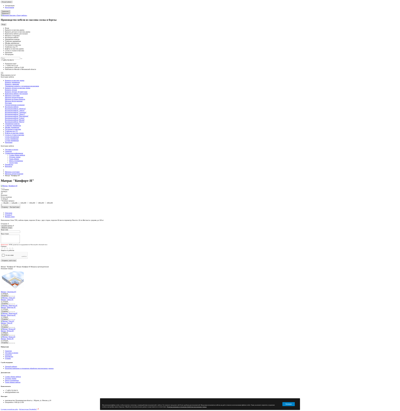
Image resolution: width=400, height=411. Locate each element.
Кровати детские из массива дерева (17, 88)
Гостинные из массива (13, 129)
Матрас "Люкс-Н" (7, 299)
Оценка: (4, 246)
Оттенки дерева (14, 157)
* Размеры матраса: (7, 201)
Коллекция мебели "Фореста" (15, 109)
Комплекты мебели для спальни (16, 93)
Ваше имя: (4, 230)
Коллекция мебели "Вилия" (15, 120)
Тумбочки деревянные (13, 125)
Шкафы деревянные (12, 127)
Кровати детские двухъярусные (16, 92)
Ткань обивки (14, 159)
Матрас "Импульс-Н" (8, 307)
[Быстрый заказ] (10, 319)
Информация (5, 347)
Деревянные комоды (12, 124)
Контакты (8, 166)
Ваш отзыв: (5, 234)
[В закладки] (1, 188)
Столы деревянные (12, 139)
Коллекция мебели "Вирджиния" (17, 116)
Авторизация (9, 5)
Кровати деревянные (12, 82)
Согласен (289, 404)
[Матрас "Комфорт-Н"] (9, 186)
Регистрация (9, 7)
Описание (8, 213)
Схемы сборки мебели (17, 155)
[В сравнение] (4, 188)
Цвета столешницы (16, 161)
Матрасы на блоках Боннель (15, 99)
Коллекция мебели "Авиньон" (16, 112)
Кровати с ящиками (12, 84)
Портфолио (9, 164)
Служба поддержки (7, 362)
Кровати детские (11, 90)
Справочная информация (14, 153)
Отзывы (8, 215)
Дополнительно (5, 372)
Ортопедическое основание (15, 105)
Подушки (8, 103)
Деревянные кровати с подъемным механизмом (22, 86)
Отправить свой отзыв (9, 260)
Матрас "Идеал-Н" (7, 331)
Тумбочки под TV (11, 131)
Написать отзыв (7, 227)
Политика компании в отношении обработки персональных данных (29, 368)
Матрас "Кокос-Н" (7, 339)
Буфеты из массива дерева (14, 133)
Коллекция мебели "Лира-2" (15, 114)
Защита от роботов (7, 250)
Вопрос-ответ (10, 217)
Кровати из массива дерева (14, 80)
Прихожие (8, 142)
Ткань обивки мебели (12, 382)
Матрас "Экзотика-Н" (8, 292)
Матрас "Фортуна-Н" (8, 315)
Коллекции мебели (11, 107)
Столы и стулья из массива (14, 135)
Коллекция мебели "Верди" (15, 122)
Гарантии (8, 151)
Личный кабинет (11, 366)
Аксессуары (13, 163)
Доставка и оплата (11, 149)
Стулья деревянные (12, 140)
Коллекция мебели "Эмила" (15, 110)
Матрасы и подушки (12, 95)
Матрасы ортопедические (14, 97)
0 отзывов (5, 189)
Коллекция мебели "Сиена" (15, 118)
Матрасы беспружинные (13, 101)
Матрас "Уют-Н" (7, 323)
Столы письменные (12, 137)
